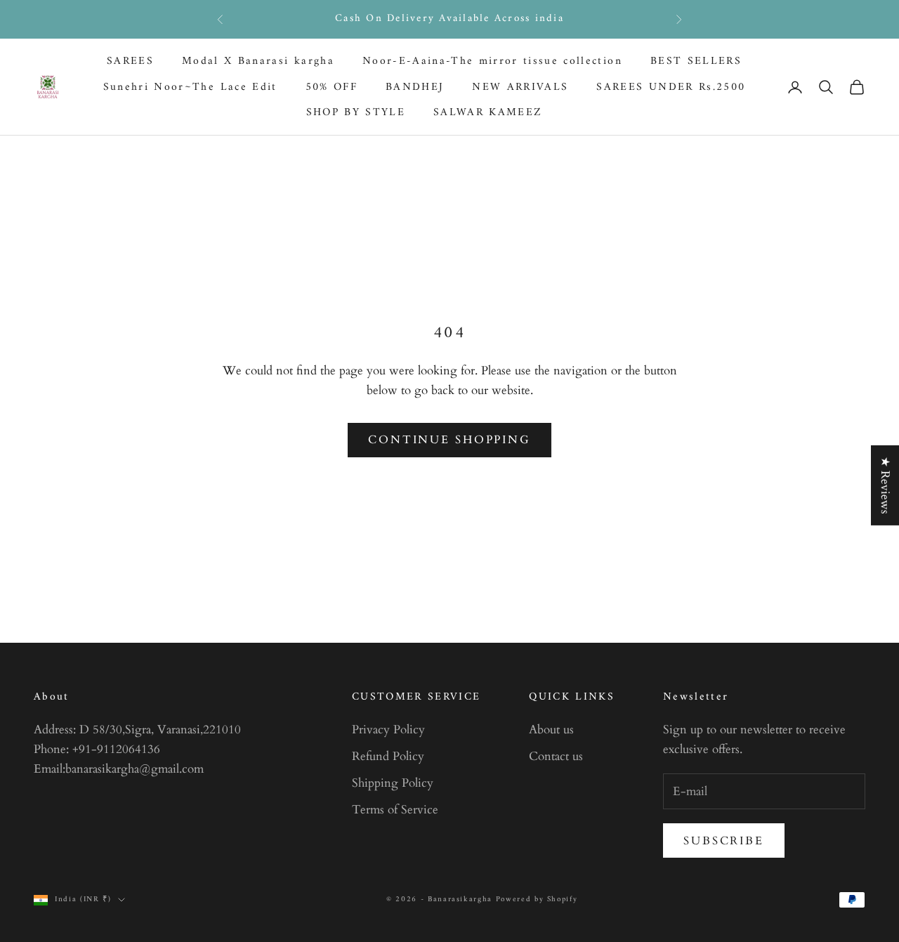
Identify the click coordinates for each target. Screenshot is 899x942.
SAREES (130, 61)
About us (551, 729)
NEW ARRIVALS (520, 86)
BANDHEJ (415, 86)
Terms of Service (395, 810)
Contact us (556, 756)
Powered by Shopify (537, 899)
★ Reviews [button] (885, 484)
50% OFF (331, 86)
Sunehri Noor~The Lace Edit (190, 86)
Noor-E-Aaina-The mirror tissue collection (492, 61)
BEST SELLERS (696, 61)
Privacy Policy (388, 729)
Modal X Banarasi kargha (258, 61)
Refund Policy (388, 756)
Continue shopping (449, 439)
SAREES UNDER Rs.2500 (670, 86)
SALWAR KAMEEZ (487, 112)
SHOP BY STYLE (355, 112)
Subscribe (723, 841)
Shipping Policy (392, 783)
